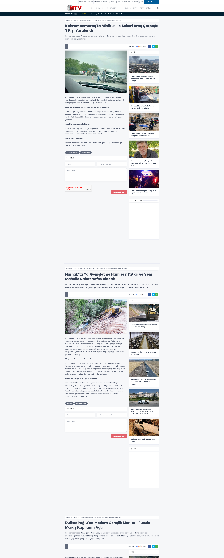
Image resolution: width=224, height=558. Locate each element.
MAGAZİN (128, 8)
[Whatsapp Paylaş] (156, 46)
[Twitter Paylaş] (153, 46)
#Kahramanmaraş (72, 152)
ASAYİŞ (76, 20)
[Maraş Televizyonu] (74, 8)
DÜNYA (141, 8)
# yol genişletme (81, 403)
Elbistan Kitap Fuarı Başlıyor (94, 14)
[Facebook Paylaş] (149, 46)
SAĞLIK (148, 8)
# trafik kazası (86, 152)
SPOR (119, 8)
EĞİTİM (135, 8)
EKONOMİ (105, 8)
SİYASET (113, 8)
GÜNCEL (97, 8)
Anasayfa (69, 20)
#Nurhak (69, 403)
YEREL (75, 269)
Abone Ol (131, 46)
